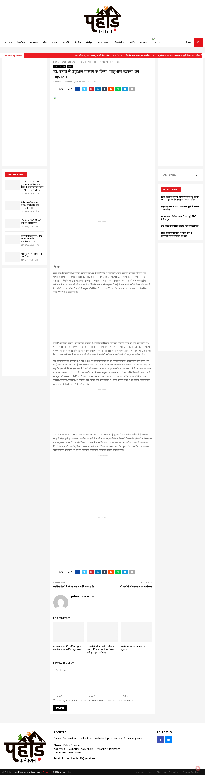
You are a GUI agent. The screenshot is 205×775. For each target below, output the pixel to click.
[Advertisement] (102, 244)
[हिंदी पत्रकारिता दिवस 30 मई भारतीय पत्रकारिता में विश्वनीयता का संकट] (12, 239)
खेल (45, 42)
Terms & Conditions (191, 772)
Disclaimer (161, 772)
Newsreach (48, 772)
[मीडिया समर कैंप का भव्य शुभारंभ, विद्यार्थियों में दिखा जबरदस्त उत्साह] (12, 205)
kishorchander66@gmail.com (79, 758)
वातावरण (143, 42)
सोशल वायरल (103, 42)
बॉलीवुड (89, 42)
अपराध (54, 42)
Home (8, 42)
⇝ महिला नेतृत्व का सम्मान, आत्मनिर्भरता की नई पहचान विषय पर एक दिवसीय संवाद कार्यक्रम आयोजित (101, 55)
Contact (150, 772)
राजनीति (66, 42)
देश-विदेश (21, 42)
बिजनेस (78, 42)
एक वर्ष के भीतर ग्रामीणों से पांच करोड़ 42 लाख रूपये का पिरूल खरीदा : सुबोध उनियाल (100, 649)
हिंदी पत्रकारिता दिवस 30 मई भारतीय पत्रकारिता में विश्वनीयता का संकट (31, 239)
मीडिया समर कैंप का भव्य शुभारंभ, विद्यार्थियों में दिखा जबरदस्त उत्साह (30, 205)
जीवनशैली (118, 42)
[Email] (190, 42)
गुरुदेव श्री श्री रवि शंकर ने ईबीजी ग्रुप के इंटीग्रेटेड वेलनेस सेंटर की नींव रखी (176, 234)
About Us (140, 772)
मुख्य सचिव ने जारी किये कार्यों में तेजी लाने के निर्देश (179, 226)
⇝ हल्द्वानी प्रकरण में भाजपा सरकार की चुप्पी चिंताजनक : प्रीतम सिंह (167, 55)
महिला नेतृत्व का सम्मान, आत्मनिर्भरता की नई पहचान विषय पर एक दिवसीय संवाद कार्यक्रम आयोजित (180, 198)
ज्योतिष (132, 42)
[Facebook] (187, 42)
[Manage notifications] (198, 768)
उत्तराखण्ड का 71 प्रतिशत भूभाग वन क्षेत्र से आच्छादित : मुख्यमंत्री (67, 648)
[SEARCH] (196, 175)
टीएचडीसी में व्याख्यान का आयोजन (135, 586)
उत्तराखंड (34, 42)
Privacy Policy (174, 772)
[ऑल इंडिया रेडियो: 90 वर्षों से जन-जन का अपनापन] (12, 223)
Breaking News (60, 66)
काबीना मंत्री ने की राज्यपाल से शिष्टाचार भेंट (73, 586)
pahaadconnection (64, 81)
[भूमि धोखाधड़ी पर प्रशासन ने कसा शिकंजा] (12, 257)
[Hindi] (156, 42)
